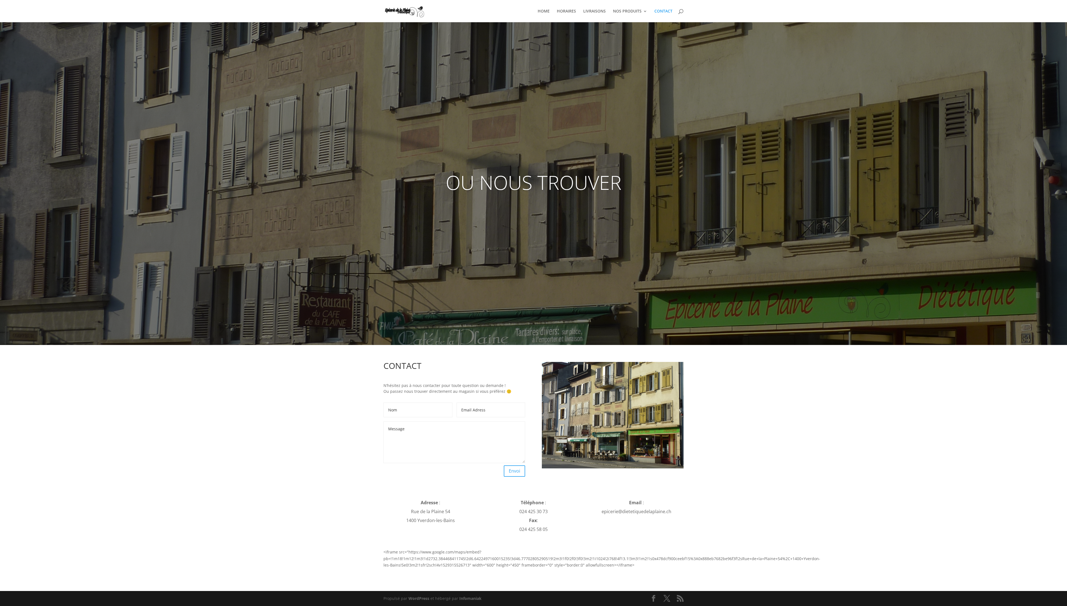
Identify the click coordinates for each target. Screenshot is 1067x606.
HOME (544, 11)
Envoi (514, 471)
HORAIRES (566, 11)
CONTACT (663, 11)
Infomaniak (470, 598)
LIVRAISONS (594, 11)
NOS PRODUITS (627, 11)
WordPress (418, 598)
